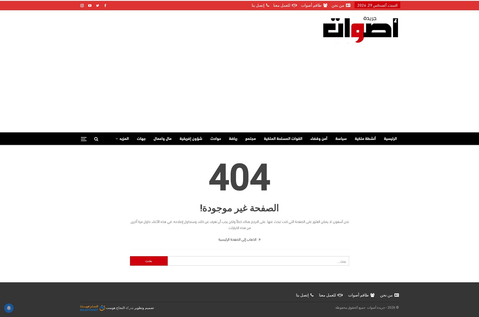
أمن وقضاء (318, 139)
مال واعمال (163, 139)
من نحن (338, 5)
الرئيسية (390, 139)
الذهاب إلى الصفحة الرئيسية (237, 239)
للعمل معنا (281, 5)
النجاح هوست (115, 308)
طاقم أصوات (311, 5)
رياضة (233, 139)
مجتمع (250, 139)
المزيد (124, 139)
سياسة (341, 139)
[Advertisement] (239, 85)
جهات (141, 139)
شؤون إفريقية (191, 139)
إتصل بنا (258, 5)
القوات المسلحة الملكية (283, 139)
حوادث (215, 139)
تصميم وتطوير (144, 308)
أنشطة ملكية (365, 139)
